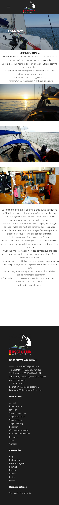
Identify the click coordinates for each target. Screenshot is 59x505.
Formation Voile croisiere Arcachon (25, 390)
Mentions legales (17, 463)
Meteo (12, 477)
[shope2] (29, 144)
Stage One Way (16, 423)
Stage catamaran (17, 416)
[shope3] (29, 185)
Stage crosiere (15, 420)
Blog (11, 456)
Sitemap (13, 466)
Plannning (13, 437)
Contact (13, 444)
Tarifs (11, 440)
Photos (12, 470)
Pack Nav (13, 426)
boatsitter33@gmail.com (27, 366)
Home (10, 33)
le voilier (13, 409)
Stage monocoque (17, 413)
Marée (12, 480)
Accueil (12, 403)
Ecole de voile (15, 406)
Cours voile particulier (19, 430)
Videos (12, 473)
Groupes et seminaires (19, 433)
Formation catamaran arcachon (24, 386)
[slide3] (29, 102)
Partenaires (14, 460)
